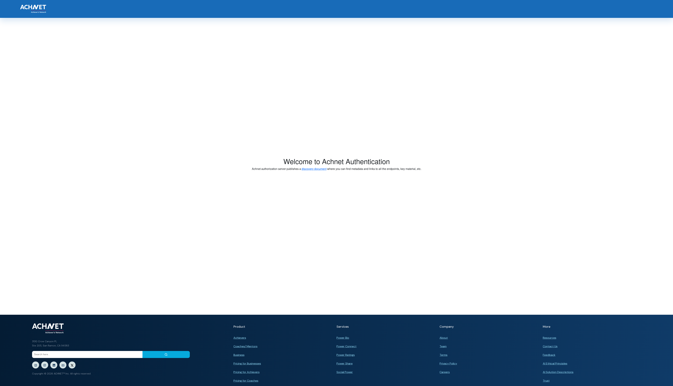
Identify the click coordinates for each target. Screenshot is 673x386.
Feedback (549, 355)
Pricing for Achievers (246, 372)
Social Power (344, 372)
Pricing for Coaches (245, 380)
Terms (443, 355)
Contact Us (550, 346)
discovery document (314, 169)
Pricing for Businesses (247, 363)
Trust (546, 380)
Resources (549, 338)
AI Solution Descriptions (558, 372)
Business (238, 355)
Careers (445, 372)
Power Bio (342, 338)
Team (443, 346)
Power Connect (346, 346)
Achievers (239, 338)
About (444, 338)
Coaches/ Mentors (245, 346)
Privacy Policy (448, 363)
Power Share (344, 363)
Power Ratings (345, 355)
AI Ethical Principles (555, 363)
